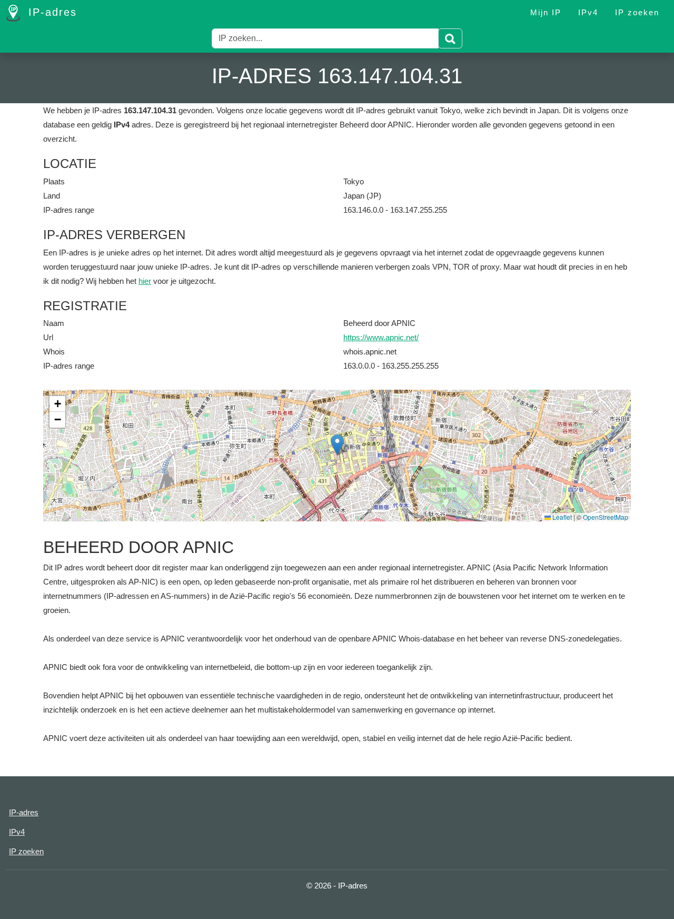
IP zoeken (637, 12)
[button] (337, 445)
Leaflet (561, 516)
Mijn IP (545, 12)
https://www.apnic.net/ (381, 337)
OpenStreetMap (605, 516)
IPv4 (588, 12)
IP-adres (50, 12)
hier (144, 280)
